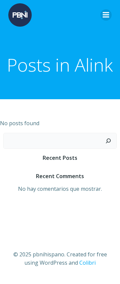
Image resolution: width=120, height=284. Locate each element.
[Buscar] (108, 140)
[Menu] (106, 15)
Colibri (87, 262)
